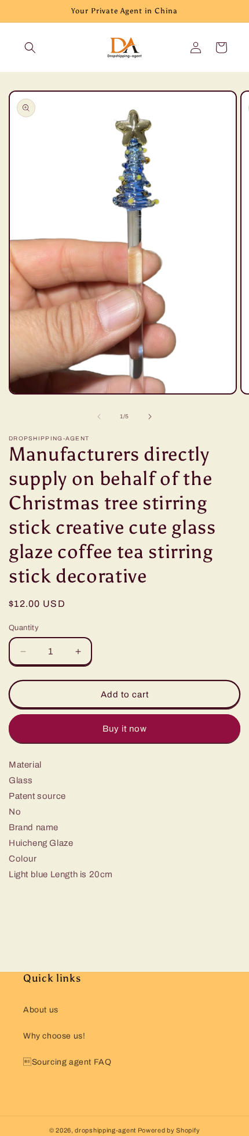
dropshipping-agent (105, 1130)
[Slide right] (150, 416)
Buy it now (124, 728)
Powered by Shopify (169, 1130)
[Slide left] (99, 416)
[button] (30, 47)
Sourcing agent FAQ (67, 1062)
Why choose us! (54, 1036)
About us (40, 1009)
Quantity (24, 628)
